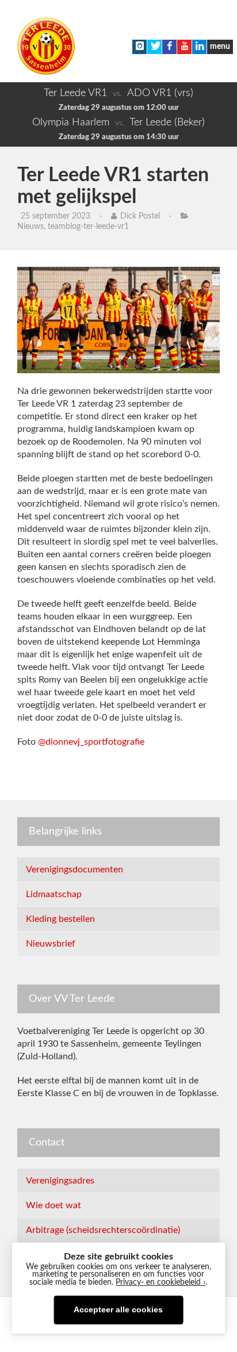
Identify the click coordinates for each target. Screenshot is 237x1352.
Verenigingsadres (60, 1180)
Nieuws (30, 227)
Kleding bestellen (60, 919)
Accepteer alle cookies (118, 1309)
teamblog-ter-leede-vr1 (88, 227)
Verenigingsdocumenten (74, 869)
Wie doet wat (53, 1205)
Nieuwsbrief (50, 943)
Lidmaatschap (54, 894)
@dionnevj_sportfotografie (91, 741)
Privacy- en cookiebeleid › (160, 1282)
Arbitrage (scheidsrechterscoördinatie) (103, 1230)
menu (220, 47)
